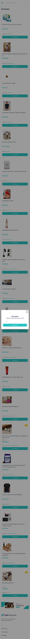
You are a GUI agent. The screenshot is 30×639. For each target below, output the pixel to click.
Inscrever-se (15, 325)
